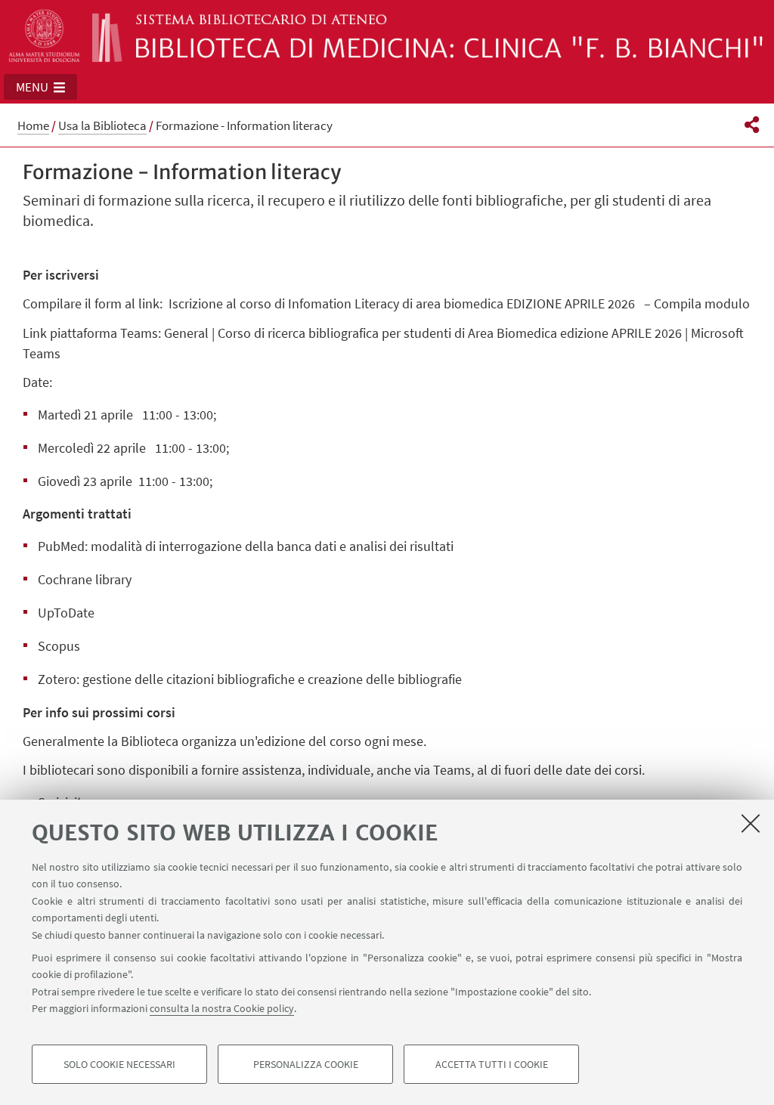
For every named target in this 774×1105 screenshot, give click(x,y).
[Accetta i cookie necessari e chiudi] (750, 823)
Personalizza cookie (305, 1064)
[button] (40, 87)
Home (33, 125)
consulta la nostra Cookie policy (222, 1008)
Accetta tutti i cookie (491, 1064)
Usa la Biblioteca (102, 125)
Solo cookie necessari (119, 1064)
